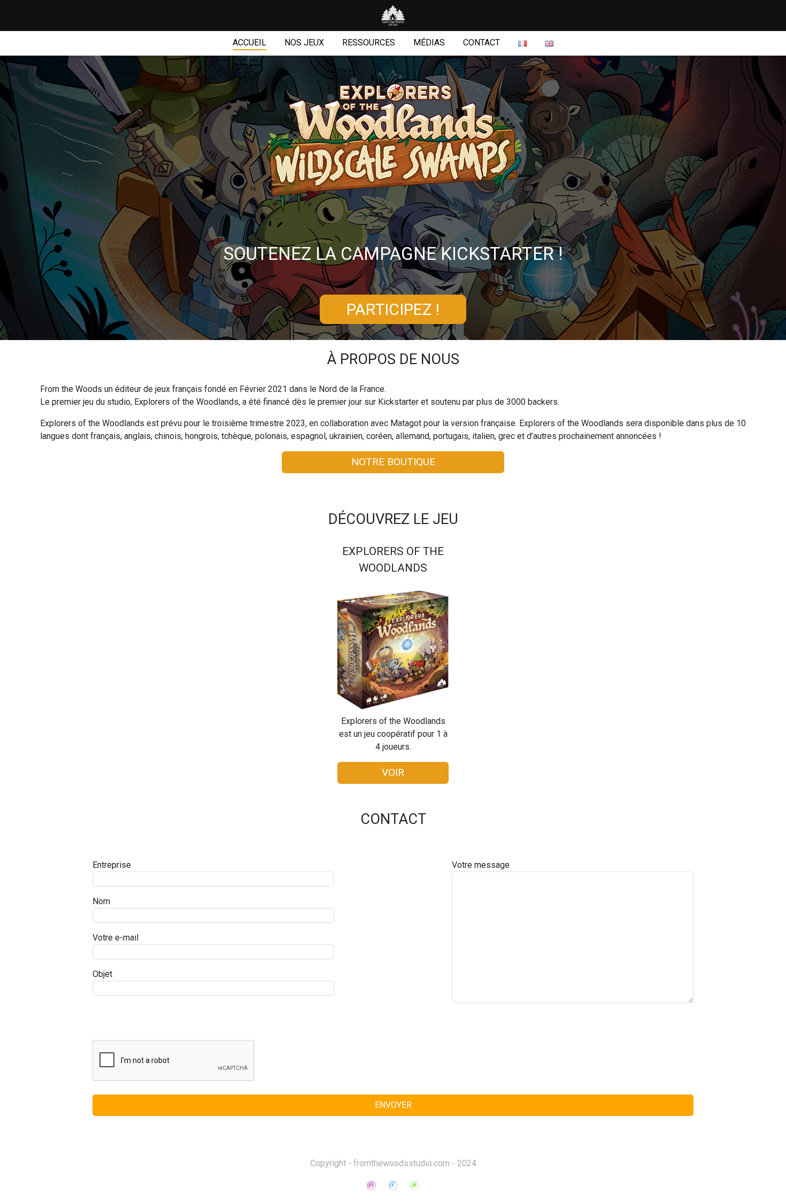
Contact (481, 42)
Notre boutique (393, 462)
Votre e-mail (115, 938)
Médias (429, 42)
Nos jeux (304, 42)
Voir (393, 772)
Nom (101, 901)
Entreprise (112, 865)
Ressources (368, 42)
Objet (102, 974)
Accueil (249, 42)
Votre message (481, 865)
